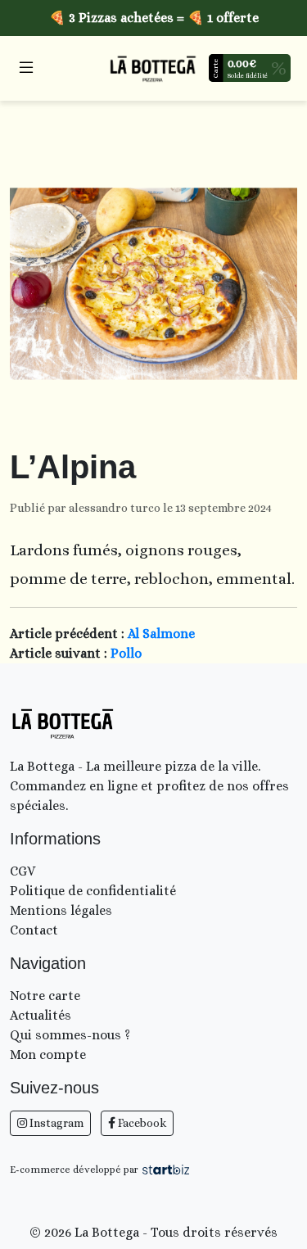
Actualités (40, 1015)
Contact (34, 930)
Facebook (140, 1122)
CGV (22, 871)
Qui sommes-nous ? (70, 1035)
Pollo (126, 653)
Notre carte (45, 995)
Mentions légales (61, 910)
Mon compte (48, 1054)
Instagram (55, 1122)
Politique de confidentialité (93, 890)
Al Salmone (161, 633)
